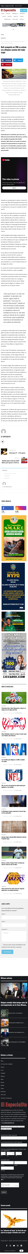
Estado (15, 1165)
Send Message (7, 952)
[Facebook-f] (7, 1246)
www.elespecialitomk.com (8, 1122)
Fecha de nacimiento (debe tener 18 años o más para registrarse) (13, 1150)
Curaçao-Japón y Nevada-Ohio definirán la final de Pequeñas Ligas (14, 838)
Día (1, 1155)
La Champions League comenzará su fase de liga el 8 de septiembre (14, 812)
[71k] (8, 508)
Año (16, 1155)
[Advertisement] (14, 965)
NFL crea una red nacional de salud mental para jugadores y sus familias (13, 786)
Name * (4, 914)
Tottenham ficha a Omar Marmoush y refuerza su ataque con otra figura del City (14, 709)
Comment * (5, 929)
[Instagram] (18, 1246)
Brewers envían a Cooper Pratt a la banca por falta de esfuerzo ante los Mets (13, 863)
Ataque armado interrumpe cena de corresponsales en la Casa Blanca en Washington (14, 1005)
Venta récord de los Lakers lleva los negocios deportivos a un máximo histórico (13, 889)
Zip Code (3, 1170)
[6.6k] (20, 508)
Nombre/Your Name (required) (9, 1135)
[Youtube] (14, 1246)
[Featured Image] (14, 698)
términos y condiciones (10, 1250)
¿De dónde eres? (5, 1160)
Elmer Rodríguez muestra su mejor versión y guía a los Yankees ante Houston (14, 734)
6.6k (16, 511)
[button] (2, 25)
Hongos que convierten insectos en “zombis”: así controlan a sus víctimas (12, 1231)
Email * (3, 921)
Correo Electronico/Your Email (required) (11, 1142)
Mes (8, 1155)
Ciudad (2, 1165)
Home (2, 34)
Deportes (3, 38)
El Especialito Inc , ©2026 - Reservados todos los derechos (14, 1240)
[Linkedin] (21, 1246)
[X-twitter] (10, 1246)
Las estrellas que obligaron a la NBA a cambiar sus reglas (13, 760)
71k (3, 511)
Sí (3, 1179)
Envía (4, 1192)
